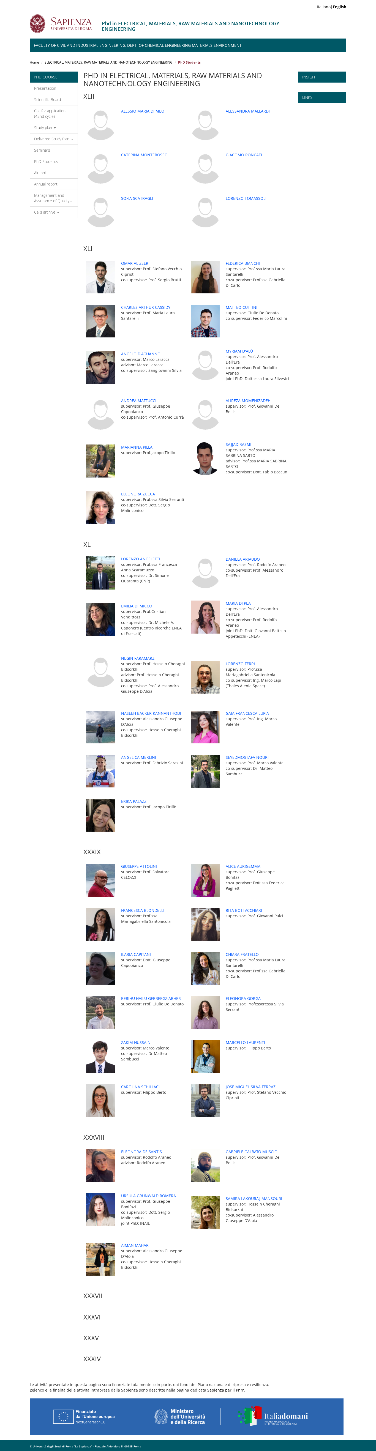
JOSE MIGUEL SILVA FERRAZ (251, 1086)
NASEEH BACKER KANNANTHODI (151, 713)
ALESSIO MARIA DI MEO (142, 111)
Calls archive (45, 212)
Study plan (43, 127)
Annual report (46, 184)
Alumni (40, 172)
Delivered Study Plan (52, 138)
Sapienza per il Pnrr (225, 1390)
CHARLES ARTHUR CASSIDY (145, 307)
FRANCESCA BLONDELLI (142, 910)
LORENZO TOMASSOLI (246, 198)
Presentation (45, 88)
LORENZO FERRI (240, 663)
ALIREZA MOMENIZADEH (248, 400)
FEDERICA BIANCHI (243, 263)
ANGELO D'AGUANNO (140, 353)
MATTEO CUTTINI (241, 307)
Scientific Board (47, 99)
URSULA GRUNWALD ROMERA (148, 1195)
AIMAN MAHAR (135, 1245)
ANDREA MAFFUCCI (138, 400)
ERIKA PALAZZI (134, 801)
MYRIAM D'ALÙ (239, 351)
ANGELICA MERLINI (138, 757)
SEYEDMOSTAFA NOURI (247, 757)
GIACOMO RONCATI (244, 154)
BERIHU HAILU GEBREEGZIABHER (151, 998)
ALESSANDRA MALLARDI (248, 111)
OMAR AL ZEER (134, 263)
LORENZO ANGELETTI (140, 558)
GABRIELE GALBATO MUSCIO (251, 1151)
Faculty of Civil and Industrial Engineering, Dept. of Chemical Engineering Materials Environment (138, 45)
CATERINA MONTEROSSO (144, 154)
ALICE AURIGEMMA (243, 866)
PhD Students (46, 161)
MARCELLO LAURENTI (245, 1042)
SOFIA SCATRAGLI (137, 198)
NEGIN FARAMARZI (138, 658)
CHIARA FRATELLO (242, 954)
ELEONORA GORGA (243, 998)
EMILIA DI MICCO (136, 606)
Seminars (42, 150)
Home (34, 62)
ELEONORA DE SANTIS (141, 1151)
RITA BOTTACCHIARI (244, 910)
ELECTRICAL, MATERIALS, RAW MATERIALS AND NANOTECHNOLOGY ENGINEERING (109, 62)
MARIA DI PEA (238, 603)
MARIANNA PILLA (136, 447)
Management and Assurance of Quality (51, 198)
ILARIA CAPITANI (136, 954)
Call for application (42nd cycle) (50, 113)
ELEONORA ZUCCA (138, 494)
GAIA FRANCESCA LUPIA (247, 713)
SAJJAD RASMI (238, 444)
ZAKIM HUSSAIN (136, 1042)
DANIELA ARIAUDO (243, 559)
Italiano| (331, 6)
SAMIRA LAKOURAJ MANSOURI (254, 1198)
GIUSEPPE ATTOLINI (139, 866)
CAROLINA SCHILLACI (140, 1086)
